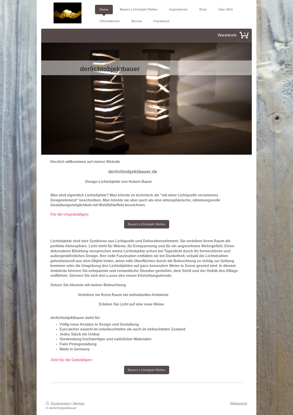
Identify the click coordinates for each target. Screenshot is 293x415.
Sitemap (78, 403)
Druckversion (60, 403)
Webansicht (238, 403)
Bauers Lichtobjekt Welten (146, 224)
